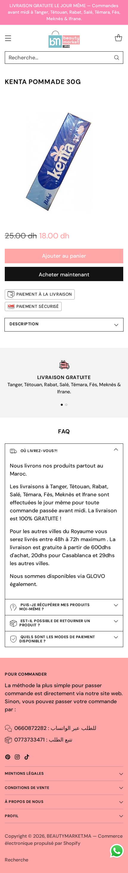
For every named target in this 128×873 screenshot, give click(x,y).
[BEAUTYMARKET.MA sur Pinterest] (7, 758)
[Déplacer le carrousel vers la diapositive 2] (66, 405)
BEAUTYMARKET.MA (69, 836)
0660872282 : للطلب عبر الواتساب (55, 728)
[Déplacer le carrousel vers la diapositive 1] (62, 405)
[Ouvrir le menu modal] (8, 38)
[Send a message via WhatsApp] (117, 851)
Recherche (16, 860)
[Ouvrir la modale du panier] (118, 38)
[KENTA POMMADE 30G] (64, 157)
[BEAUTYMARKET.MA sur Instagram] (17, 758)
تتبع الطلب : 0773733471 (43, 739)
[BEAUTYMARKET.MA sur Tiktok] (26, 758)
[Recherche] (116, 57)
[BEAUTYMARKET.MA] (64, 38)
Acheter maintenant (64, 274)
